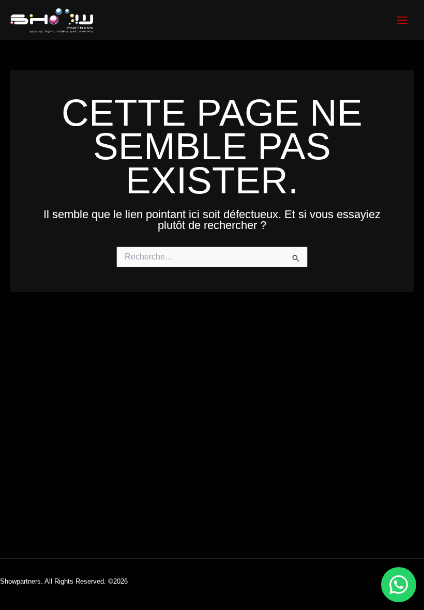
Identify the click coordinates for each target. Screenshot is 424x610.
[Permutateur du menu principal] (402, 20)
